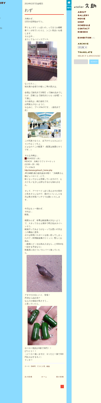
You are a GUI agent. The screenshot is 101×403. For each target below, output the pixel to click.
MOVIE (81, 18)
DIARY (33, 366)
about (82, 12)
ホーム (44, 377)
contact (84, 28)
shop (81, 22)
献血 (48, 366)
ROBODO (83, 32)
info (69, 8)
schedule (84, 25)
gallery (83, 15)
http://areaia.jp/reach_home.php (38, 170)
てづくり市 (41, 366)
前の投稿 (60, 377)
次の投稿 (28, 377)
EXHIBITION (85, 37)
